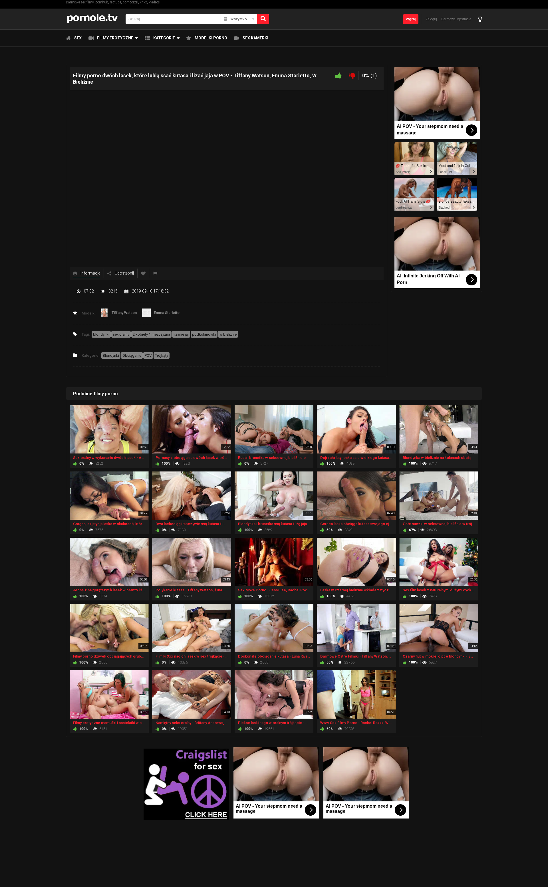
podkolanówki (204, 334)
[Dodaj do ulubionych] (143, 273)
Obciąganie (131, 355)
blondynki (101, 334)
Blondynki (111, 355)
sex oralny (121, 334)
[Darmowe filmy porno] (94, 19)
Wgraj (411, 19)
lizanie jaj (181, 334)
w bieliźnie (228, 334)
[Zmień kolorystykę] (480, 19)
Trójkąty (161, 355)
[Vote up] (338, 75)
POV (148, 355)
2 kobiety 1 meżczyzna (151, 334)
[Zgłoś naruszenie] (155, 273)
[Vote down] (352, 75)
